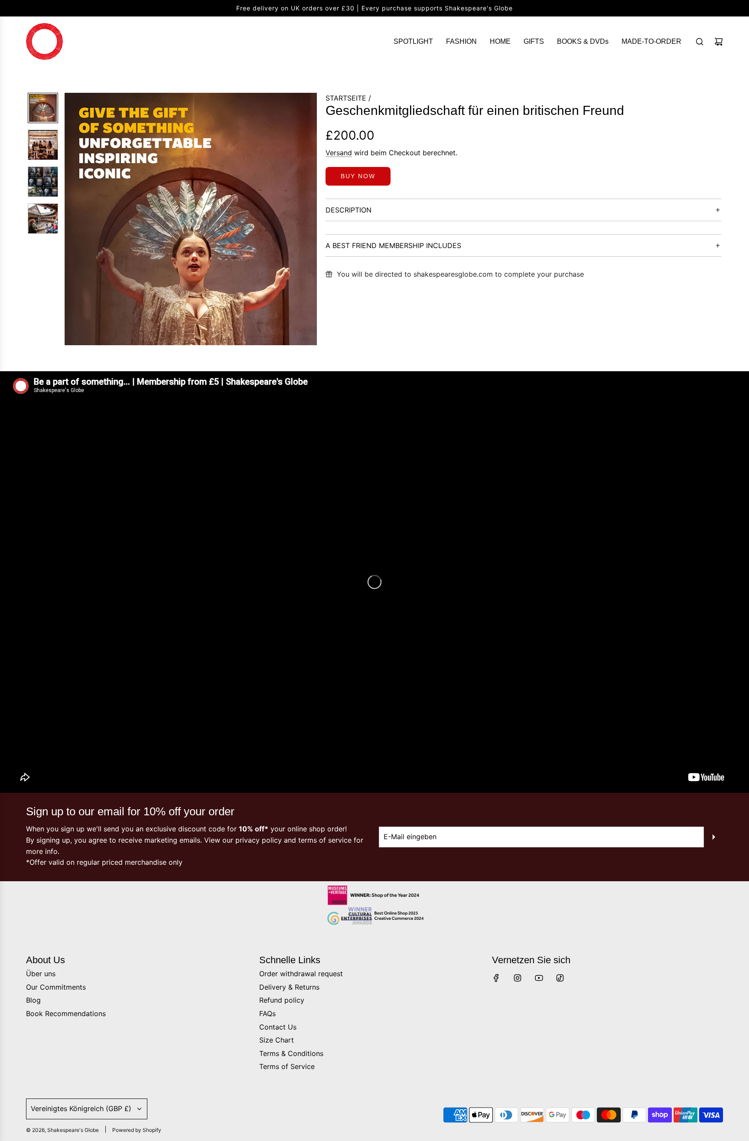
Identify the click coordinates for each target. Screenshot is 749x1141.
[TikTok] (560, 977)
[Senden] (713, 837)
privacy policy (258, 840)
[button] (71, 219)
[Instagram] (517, 977)
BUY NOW (358, 176)
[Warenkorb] (718, 41)
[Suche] (699, 41)
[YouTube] (538, 977)
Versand (339, 152)
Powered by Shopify (136, 1130)
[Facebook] (496, 977)
